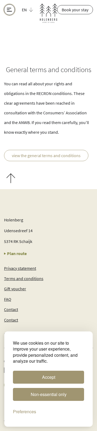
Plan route (17, 253)
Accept (48, 377)
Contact (11, 309)
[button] (30, 9)
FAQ (7, 299)
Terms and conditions (23, 278)
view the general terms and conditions (46, 155)
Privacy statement (20, 268)
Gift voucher (15, 288)
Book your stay (75, 9)
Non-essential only (49, 394)
